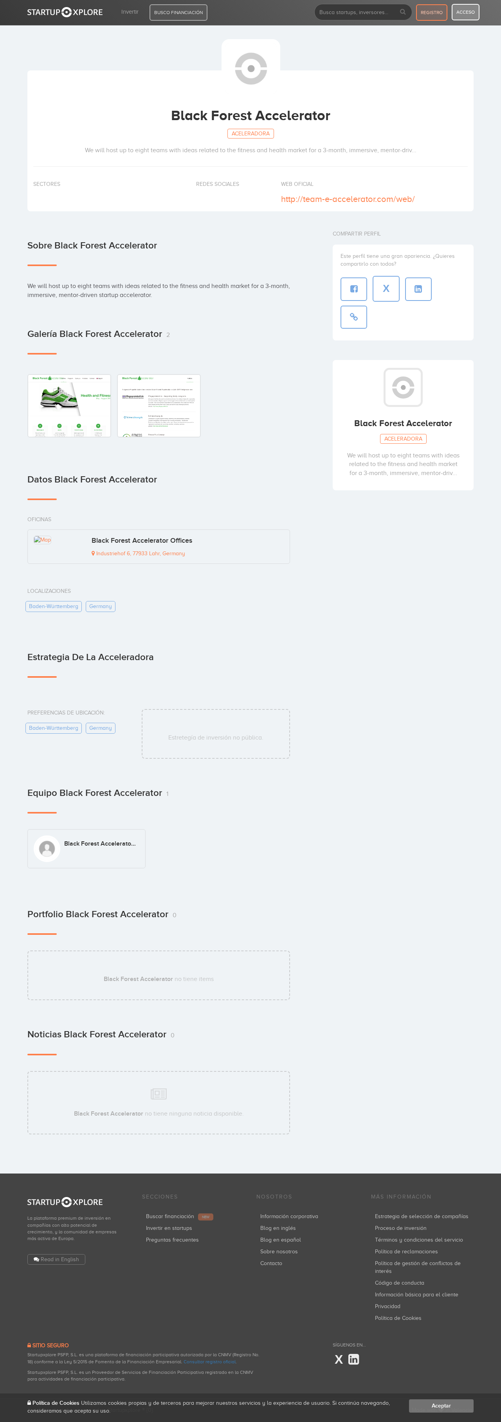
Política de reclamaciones (406, 1252)
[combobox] (363, 12)
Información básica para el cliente (416, 1295)
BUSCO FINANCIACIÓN (178, 12)
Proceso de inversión (401, 1228)
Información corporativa (289, 1216)
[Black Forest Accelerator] (69, 405)
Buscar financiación (177, 1216)
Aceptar (441, 1405)
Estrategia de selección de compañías (422, 1216)
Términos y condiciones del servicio (419, 1240)
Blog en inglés (278, 1228)
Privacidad (387, 1306)
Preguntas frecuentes (172, 1240)
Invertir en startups (169, 1228)
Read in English (60, 1259)
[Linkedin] (353, 1360)
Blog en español (280, 1240)
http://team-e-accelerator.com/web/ (348, 199)
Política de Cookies (398, 1318)
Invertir (130, 12)
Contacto (271, 1263)
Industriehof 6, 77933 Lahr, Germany (140, 553)
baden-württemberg (53, 606)
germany (100, 606)
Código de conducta (399, 1283)
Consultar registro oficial (210, 1361)
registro (432, 12)
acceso (465, 12)
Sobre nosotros (279, 1252)
